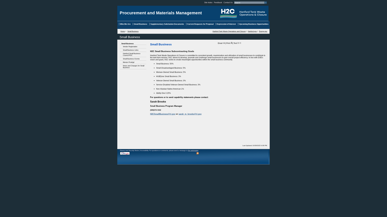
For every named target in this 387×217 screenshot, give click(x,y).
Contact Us (228, 3)
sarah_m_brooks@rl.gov (190, 114)
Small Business (140, 24)
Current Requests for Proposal (200, 24)
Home (122, 31)
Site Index (208, 3)
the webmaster (193, 150)
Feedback (218, 3)
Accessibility (144, 150)
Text (235, 43)
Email (220, 43)
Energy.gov (263, 31)
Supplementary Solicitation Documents (167, 24)
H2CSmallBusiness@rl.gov (162, 114)
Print (228, 43)
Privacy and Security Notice (129, 150)
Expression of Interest (226, 24)
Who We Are (125, 24)
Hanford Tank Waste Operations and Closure (229, 31)
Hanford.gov (252, 31)
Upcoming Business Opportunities (253, 24)
